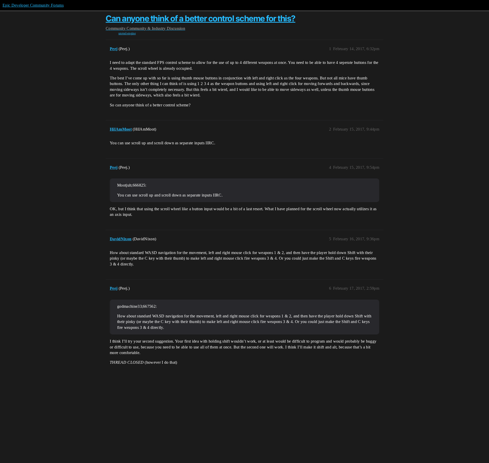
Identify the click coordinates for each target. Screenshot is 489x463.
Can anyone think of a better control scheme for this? (200, 18)
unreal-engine (127, 33)
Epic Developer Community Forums (33, 5)
